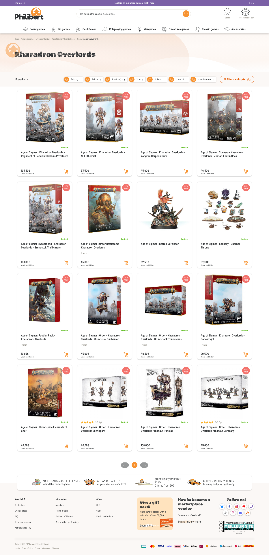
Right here (149, 2)
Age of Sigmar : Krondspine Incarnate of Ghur (44, 428)
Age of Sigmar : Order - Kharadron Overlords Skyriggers (100, 428)
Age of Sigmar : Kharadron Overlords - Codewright (223, 337)
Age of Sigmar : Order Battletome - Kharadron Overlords (101, 245)
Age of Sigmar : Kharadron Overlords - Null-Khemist (103, 154)
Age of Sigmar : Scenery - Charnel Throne (220, 245)
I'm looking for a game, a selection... (97, 14)
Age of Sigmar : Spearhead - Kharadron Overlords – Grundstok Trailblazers (43, 245)
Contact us (20, 2)
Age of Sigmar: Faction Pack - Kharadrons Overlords (38, 337)
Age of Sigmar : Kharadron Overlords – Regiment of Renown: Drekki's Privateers (44, 154)
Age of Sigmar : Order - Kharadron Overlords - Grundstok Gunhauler (100, 337)
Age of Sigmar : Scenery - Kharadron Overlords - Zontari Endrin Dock (222, 154)
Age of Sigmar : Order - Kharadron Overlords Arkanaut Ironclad (160, 428)
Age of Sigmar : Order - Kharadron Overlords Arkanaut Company (220, 428)
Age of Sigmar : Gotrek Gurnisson (160, 244)
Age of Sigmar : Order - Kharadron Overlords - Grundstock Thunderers (161, 337)
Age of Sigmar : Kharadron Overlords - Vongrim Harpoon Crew (163, 154)
